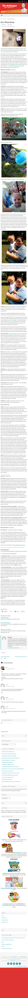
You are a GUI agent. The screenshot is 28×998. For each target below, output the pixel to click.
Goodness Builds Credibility (7, 762)
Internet (4, 18)
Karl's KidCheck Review (5, 622)
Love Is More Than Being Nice (8, 777)
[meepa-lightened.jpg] (14, 304)
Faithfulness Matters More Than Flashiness (10, 758)
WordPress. (25, 966)
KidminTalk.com (18, 852)
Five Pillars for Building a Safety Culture (10, 775)
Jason (7, 706)
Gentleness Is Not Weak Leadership (9, 756)
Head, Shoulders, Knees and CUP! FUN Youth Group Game (13, 937)
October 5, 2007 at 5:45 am (10, 708)
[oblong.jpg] (14, 177)
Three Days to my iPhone (6, 629)
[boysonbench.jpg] (14, 140)
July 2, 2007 (10, 24)
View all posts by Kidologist (14, 647)
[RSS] (26, 1)
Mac (9, 26)
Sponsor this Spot (4, 731)
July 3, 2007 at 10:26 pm (10, 668)
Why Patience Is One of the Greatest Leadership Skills (13, 768)
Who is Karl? (12, 960)
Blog (3, 942)
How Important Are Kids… (5, 657)
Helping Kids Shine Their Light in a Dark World (11, 781)
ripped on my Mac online (16, 64)
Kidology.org (3, 459)
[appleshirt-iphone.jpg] (14, 46)
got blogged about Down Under (18, 545)
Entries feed (4, 917)
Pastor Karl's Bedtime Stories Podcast (8, 888)
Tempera (20, 966)
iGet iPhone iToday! (5, 617)
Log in (3, 915)
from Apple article (13, 333)
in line (3, 51)
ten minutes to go (8, 51)
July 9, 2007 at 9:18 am (10, 699)
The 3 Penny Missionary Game (8, 940)
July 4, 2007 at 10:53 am (10, 686)
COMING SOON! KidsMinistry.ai (8, 751)
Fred (7, 684)
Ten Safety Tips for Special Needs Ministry (10, 766)
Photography (12, 26)
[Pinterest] (25, 1)
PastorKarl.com (6, 873)
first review (15, 51)
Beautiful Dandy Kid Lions (20, 656)
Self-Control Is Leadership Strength (9, 753)
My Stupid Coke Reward (6, 944)
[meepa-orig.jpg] (14, 262)
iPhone (6, 26)
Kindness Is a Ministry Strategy (8, 764)
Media (3, 946)
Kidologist (4, 24)
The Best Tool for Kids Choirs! (8, 771)
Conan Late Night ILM (14, 321)
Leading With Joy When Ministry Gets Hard (10, 773)
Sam (7, 667)
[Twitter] (21, 1)
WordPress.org (5, 922)
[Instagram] (23, 1)
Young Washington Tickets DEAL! (8, 760)
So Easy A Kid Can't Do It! (7, 948)
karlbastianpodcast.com (17, 857)
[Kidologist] (19, 1)
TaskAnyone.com (12, 487)
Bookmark (4, 652)
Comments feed (5, 920)
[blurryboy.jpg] (14, 211)
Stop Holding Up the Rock (7, 779)
